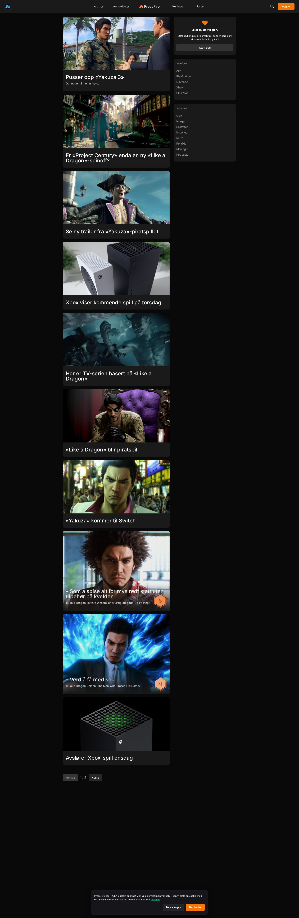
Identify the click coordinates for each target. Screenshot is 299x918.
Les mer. (155, 899)
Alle (178, 71)
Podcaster (182, 154)
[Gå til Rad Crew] (7, 6)
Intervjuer (182, 132)
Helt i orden (195, 907)
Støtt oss (205, 47)
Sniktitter (182, 127)
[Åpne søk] (272, 6)
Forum (201, 6)
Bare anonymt (173, 907)
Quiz (179, 116)
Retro (179, 138)
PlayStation (183, 76)
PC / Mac (182, 93)
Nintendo (182, 82)
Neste (95, 777)
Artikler (98, 6)
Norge (180, 121)
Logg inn (286, 6)
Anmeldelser (121, 6)
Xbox (179, 87)
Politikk (181, 143)
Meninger (178, 6)
